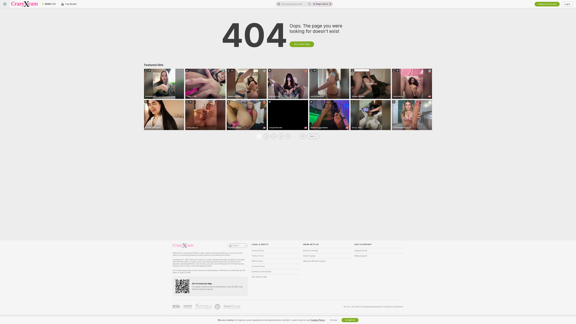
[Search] (309, 4)
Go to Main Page (301, 44)
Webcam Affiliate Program (314, 261)
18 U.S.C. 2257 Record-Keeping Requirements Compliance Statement (373, 307)
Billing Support (360, 256)
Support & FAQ (360, 251)
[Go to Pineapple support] (218, 307)
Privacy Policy (258, 251)
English (235, 245)
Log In (567, 4)
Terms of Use (257, 256)
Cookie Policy (318, 320)
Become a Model (310, 251)
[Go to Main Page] (25, 4)
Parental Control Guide (261, 272)
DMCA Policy (257, 261)
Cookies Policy (258, 266)
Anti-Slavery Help (259, 277)
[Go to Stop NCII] (232, 307)
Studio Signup (309, 256)
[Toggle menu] (5, 4)
